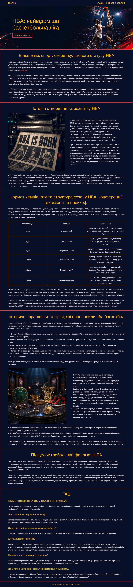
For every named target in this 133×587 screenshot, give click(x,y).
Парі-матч (24, 70)
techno (12, 2)
